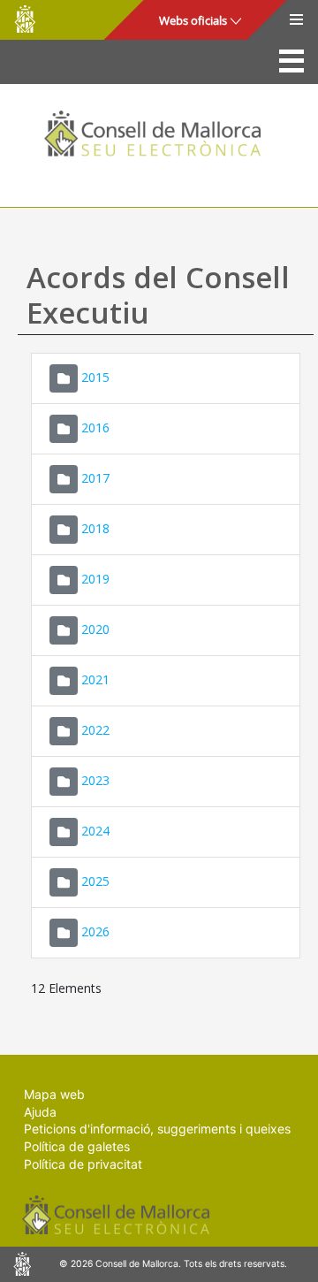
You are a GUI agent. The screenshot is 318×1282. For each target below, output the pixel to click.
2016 (95, 427)
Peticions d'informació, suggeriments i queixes (157, 1128)
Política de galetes (77, 1146)
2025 (95, 881)
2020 (95, 629)
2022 (95, 729)
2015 (95, 377)
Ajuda (40, 1111)
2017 (95, 477)
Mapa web (54, 1094)
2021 (95, 679)
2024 (95, 830)
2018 (95, 528)
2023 (95, 780)
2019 (95, 578)
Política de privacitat (83, 1163)
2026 (95, 931)
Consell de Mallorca (24, 19)
